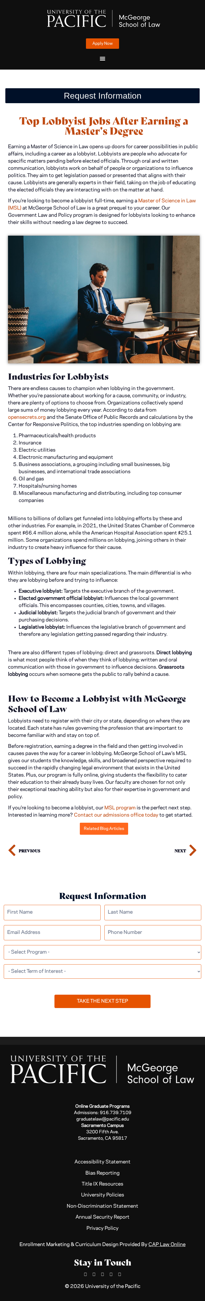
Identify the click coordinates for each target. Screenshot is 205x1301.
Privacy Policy (102, 1228)
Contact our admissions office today (116, 815)
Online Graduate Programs (102, 1106)
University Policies (102, 1195)
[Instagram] (102, 1274)
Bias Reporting (102, 1173)
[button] (102, 58)
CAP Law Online (167, 1244)
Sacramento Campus (102, 1125)
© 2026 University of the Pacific (102, 1286)
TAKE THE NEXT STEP (102, 1001)
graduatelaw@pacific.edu (102, 1119)
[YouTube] (111, 1274)
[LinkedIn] (94, 1274)
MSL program (120, 808)
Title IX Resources (102, 1184)
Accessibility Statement (102, 1162)
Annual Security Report (102, 1217)
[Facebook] (85, 1274)
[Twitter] (119, 1274)
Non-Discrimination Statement (102, 1206)
